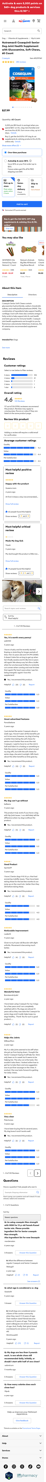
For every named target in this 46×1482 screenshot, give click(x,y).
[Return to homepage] (24, 20)
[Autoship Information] (30, 161)
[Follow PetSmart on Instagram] (14, 1467)
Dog (3, 38)
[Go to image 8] (27, 107)
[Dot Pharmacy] (27, 1476)
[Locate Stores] (33, 21)
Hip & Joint (35, 38)
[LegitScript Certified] (9, 1476)
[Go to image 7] (25, 107)
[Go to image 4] (19, 107)
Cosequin (6, 58)
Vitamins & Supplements (18, 38)
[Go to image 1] (12, 107)
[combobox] (22, 30)
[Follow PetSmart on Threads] (22, 1467)
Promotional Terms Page (31, 1428)
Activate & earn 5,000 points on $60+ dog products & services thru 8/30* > (22, 7)
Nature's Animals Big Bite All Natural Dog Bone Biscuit (28, 262)
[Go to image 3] (17, 107)
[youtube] (38, 1467)
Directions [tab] (32, 294)
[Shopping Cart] (38, 21)
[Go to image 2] (14, 107)
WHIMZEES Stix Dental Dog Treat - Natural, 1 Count (9, 262)
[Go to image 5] (21, 107)
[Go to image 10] (31, 107)
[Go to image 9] (29, 107)
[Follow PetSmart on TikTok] (30, 1467)
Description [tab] (12, 294)
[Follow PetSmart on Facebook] (6, 1467)
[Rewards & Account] (14, 21)
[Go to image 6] (23, 107)
